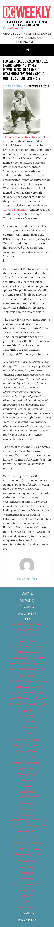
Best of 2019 (27, 676)
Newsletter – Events (28, 831)
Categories (29, 715)
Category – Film (27, 757)
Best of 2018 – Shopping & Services (29, 663)
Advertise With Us (27, 629)
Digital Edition (27, 791)
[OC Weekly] (13, 28)
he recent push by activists (22, 137)
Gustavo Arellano (14, 86)
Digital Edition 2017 (29, 796)
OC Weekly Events (27, 861)
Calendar (27, 711)
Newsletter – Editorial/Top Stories (29, 825)
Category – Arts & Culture (27, 745)
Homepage (27, 803)
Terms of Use (27, 607)
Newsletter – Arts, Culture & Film (28, 819)
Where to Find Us (27, 907)
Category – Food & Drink (27, 763)
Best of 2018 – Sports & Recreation (28, 669)
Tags (28, 733)
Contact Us (27, 600)
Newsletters (27, 815)
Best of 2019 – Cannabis (29, 686)
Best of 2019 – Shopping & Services (29, 698)
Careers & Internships (27, 739)
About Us (27, 593)
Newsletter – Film (29, 837)
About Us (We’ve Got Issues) (27, 624)
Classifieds (27, 780)
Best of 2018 (27, 641)
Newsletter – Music (29, 848)
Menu (29, 50)
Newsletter (27, 809)
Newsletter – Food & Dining (28, 843)
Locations (29, 721)
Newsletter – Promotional (28, 854)
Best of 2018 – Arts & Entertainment (29, 646)
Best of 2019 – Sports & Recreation (28, 704)
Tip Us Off (27, 896)
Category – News (27, 774)
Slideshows (27, 873)
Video (27, 901)
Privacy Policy (27, 614)
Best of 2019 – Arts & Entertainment (29, 681)
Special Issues (27, 878)
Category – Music (27, 768)
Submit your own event (27, 884)
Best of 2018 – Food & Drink (29, 657)
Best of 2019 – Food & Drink (29, 692)
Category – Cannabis (27, 751)
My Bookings (29, 727)
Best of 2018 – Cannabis (29, 652)
